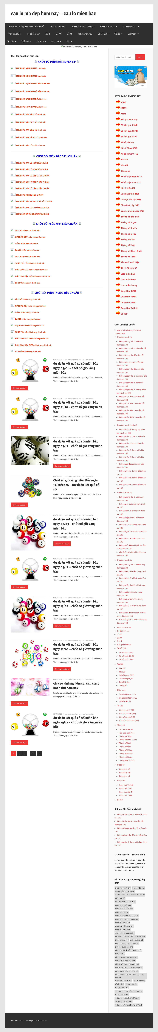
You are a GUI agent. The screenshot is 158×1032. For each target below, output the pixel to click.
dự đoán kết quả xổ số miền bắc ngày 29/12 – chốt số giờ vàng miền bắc (77, 722)
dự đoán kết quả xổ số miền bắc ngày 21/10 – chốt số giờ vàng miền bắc (77, 406)
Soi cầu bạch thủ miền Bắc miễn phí (128, 991)
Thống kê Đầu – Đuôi (131, 251)
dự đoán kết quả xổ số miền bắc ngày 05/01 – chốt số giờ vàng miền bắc (75, 367)
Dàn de (135, 943)
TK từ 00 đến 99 (129, 268)
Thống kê (25, 41)
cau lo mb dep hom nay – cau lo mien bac (53, 13)
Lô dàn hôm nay (139, 981)
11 (33, 753)
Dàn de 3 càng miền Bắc (124, 947)
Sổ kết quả (102, 34)
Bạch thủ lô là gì (121, 912)
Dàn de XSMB (119, 954)
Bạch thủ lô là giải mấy (124, 909)
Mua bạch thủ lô (121, 988)
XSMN (58, 34)
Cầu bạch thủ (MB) (130, 193)
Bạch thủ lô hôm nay (123, 905)
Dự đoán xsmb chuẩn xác (82, 26)
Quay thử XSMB (128, 291)
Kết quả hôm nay (85, 34)
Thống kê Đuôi (128, 245)
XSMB (48, 34)
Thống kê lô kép (128, 234)
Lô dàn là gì (119, 984)
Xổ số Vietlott (124, 682)
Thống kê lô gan (128, 222)
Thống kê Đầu (128, 239)
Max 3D (124, 159)
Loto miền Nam (128, 279)
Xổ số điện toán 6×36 (128, 698)
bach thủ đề (120, 898)
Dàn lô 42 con (130, 961)
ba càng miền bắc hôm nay (125, 902)
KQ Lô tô (40, 41)
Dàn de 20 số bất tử (122, 950)
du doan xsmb (140, 936)
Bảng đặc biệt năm (122, 923)
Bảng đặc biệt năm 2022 (124, 926)
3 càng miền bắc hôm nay (124, 891)
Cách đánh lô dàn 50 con (124, 933)
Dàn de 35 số (136, 950)
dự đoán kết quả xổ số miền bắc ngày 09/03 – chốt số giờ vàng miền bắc (75, 523)
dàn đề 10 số (134, 964)
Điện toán (132, 34)
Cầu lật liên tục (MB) (131, 199)
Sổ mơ (69, 41)
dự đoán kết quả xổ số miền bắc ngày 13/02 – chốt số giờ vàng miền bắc (77, 605)
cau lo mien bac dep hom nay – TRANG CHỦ (26, 26)
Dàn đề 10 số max (121, 968)
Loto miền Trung (129, 285)
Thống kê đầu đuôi (130, 216)
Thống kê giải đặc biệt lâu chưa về (128, 1005)
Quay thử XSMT (128, 302)
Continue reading (19, 388)
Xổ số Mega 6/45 (129, 148)
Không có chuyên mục (123, 981)
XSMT (69, 34)
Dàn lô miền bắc (121, 964)
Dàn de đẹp (119, 961)
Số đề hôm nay (33, 34)
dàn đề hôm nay (136, 968)
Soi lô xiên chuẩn (121, 995)
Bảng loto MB (124, 776)
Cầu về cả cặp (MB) (130, 205)
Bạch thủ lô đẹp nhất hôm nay (126, 919)
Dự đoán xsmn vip (107, 26)
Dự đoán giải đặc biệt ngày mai (126, 971)
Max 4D (124, 165)
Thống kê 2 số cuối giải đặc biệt (127, 998)
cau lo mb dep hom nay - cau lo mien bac (79, 360)
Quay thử (55, 41)
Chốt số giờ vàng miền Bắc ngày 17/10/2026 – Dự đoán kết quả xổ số (76, 484)
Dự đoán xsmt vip (130, 26)
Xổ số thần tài (128, 188)
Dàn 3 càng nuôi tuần (123, 943)
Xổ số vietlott (127, 142)
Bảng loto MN (125, 772)
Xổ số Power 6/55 (129, 153)
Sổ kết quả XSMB (129, 125)
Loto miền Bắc (128, 274)
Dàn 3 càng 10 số (136, 940)
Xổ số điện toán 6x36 (131, 176)
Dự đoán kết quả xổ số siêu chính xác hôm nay (129, 976)
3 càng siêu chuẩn (122, 895)
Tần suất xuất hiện (130, 262)
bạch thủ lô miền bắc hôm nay (126, 916)
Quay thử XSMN (128, 296)
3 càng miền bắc (138, 888)
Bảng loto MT (124, 769)
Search (140, 57)
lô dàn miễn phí (131, 984)
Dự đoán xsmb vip (57, 26)
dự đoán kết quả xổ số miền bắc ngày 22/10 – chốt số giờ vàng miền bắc (77, 648)
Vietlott (117, 34)
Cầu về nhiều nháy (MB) (132, 211)
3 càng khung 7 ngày (123, 888)
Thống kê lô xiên (129, 228)
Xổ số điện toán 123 (131, 182)
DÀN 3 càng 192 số (122, 940)
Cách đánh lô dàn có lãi (124, 936)
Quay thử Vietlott (129, 308)
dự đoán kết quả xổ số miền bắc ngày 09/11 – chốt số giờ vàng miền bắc (77, 445)
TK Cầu (11, 41)
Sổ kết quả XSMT (129, 136)
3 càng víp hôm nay (138, 895)
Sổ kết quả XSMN (129, 131)
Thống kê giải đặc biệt (123, 1001)
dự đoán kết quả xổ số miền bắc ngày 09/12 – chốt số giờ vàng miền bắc (77, 566)
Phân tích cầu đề (15, 34)
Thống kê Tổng (128, 256)
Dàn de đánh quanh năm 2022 (126, 957)
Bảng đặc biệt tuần (122, 930)
